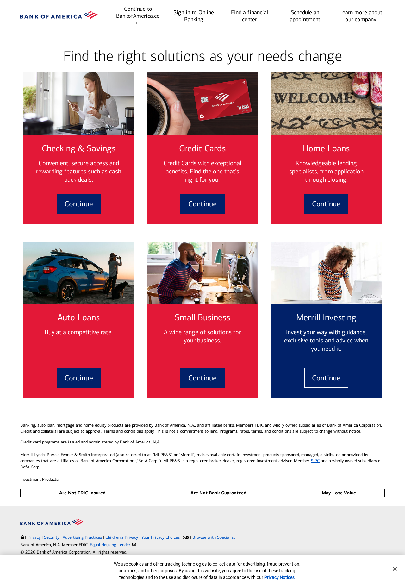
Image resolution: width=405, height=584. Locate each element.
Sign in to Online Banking (193, 16)
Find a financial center (249, 16)
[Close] (395, 569)
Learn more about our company (360, 16)
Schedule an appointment (305, 16)
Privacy (33, 537)
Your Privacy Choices (161, 537)
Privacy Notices (279, 577)
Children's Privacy (121, 537)
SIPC (315, 460)
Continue (79, 203)
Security (51, 537)
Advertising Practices (82, 537)
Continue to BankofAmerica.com (138, 15)
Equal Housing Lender (110, 545)
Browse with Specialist (213, 537)
